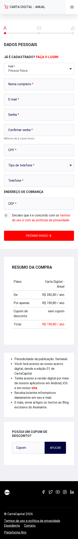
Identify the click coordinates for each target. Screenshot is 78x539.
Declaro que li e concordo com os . (41, 217)
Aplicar (55, 447)
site (34, 388)
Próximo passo (37, 235)
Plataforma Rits (15, 532)
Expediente (12, 526)
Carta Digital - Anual (27, 7)
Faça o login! (47, 57)
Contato (30, 526)
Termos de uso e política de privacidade (32, 521)
